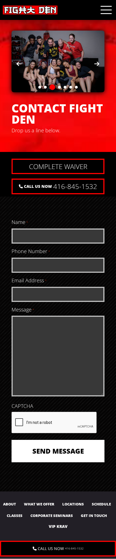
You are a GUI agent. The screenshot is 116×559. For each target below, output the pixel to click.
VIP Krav (58, 526)
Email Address (29, 280)
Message (23, 309)
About (9, 504)
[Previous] (19, 64)
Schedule (101, 504)
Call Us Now (60, 186)
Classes (15, 515)
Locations (73, 504)
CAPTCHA (22, 406)
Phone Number (31, 251)
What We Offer (39, 504)
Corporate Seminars (51, 515)
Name (20, 222)
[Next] (97, 64)
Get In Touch (94, 515)
